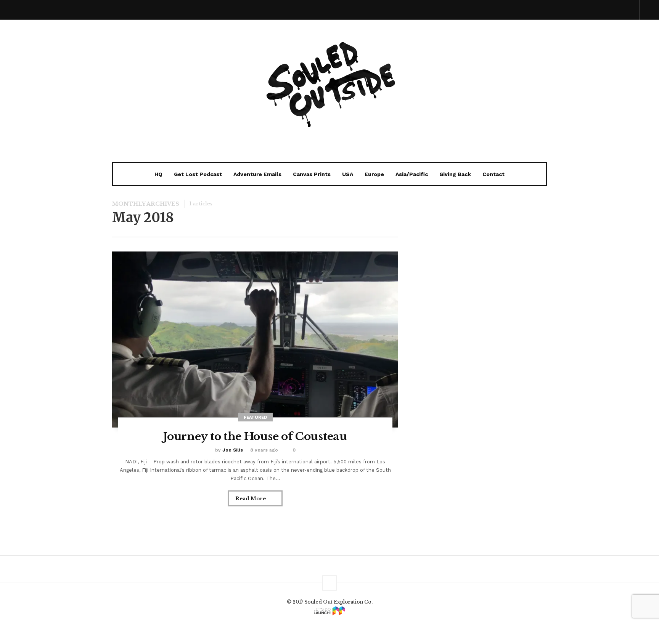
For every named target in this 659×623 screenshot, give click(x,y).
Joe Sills (232, 450)
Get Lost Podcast (198, 174)
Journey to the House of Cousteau (255, 436)
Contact (493, 174)
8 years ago (264, 450)
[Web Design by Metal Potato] (329, 610)
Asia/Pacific (411, 174)
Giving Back (455, 174)
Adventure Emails (257, 174)
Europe (374, 174)
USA (347, 174)
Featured (255, 417)
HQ (158, 174)
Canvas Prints (312, 174)
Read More (251, 498)
